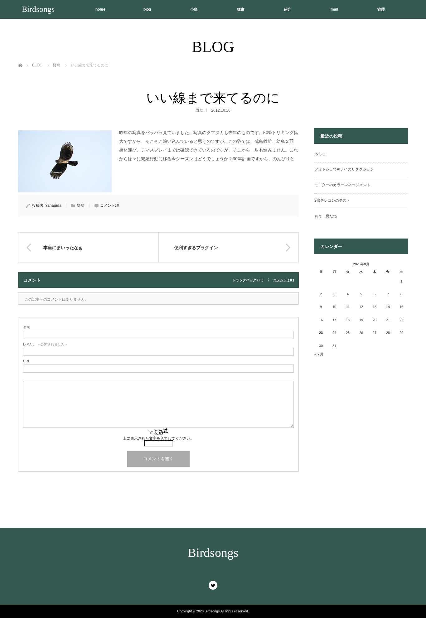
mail (334, 9)
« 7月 (318, 354)
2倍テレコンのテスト (332, 200)
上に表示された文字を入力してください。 (158, 438)
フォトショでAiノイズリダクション (344, 169)
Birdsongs (38, 9)
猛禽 (240, 9)
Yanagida (53, 205)
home (100, 9)
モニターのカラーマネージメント (342, 185)
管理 (381, 9)
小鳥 (194, 9)
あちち (320, 154)
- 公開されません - (45, 344)
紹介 (287, 9)
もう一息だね (325, 216)
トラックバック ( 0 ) (248, 280)
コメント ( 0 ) (283, 280)
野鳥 (199, 110)
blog (147, 9)
